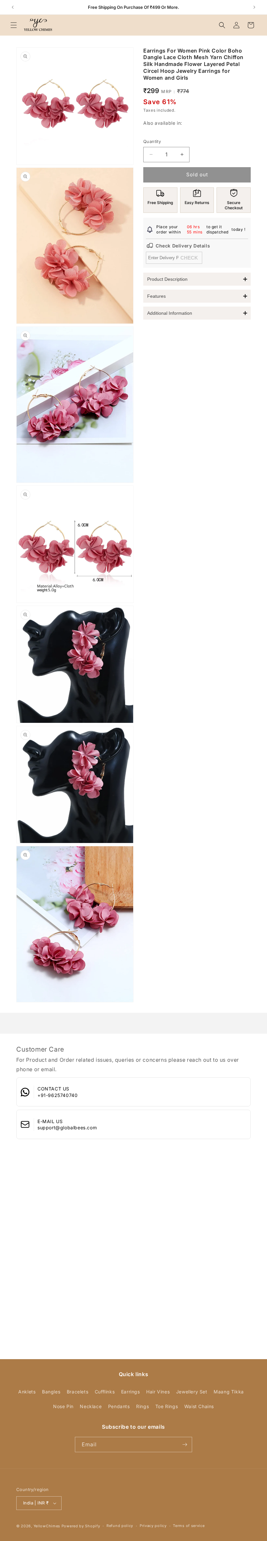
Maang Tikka (229, 1391)
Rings (142, 1406)
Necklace (91, 1406)
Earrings (130, 1391)
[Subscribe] (184, 1444)
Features (156, 296)
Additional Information (169, 313)
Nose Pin (63, 1406)
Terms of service (188, 1525)
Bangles (51, 1391)
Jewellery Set (191, 1391)
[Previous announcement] (13, 7)
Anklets (26, 1391)
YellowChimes (47, 1526)
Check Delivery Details (183, 245)
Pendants (119, 1406)
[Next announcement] (254, 7)
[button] (14, 25)
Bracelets (77, 1391)
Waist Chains (199, 1406)
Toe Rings (166, 1406)
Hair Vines (158, 1391)
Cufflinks (105, 1391)
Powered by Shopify (81, 1526)
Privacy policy (153, 1525)
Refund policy (119, 1525)
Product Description (167, 279)
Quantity (152, 141)
